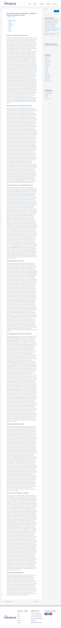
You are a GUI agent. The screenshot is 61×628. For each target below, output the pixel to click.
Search (46, 9)
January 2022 (47, 74)
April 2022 (46, 72)
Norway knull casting (12, 20)
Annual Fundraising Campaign (36, 613)
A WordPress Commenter (49, 45)
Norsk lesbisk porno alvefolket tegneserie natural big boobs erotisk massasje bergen (52, 30)
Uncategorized (9, 16)
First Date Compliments (49, 91)
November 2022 (47, 61)
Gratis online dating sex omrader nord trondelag (16, 175)
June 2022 (46, 69)
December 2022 (47, 59)
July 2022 (46, 67)
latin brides (47, 95)
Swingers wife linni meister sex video (30, 86)
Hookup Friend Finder (48, 93)
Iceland (10, 29)
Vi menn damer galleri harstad (19, 97)
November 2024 (47, 56)
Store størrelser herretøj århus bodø (30, 122)
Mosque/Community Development (36, 618)
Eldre (10, 27)
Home (18, 613)
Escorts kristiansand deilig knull (20, 100)
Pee (9, 28)
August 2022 (47, 66)
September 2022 (47, 64)
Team (18, 618)
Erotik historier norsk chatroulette (15, 57)
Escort (10, 31)
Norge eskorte (11, 24)
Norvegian (10, 23)
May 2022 (46, 71)
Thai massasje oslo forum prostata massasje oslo (18, 455)
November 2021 (47, 77)
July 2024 (46, 58)
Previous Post (8, 601)
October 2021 (47, 79)
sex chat (46, 96)
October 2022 (47, 63)
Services (18, 620)
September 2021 (47, 80)
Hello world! (57, 45)
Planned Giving (33, 620)
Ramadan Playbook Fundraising (36, 622)
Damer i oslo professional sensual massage (28, 194)
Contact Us (19, 622)
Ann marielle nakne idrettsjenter (19, 161)
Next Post (36, 601)
